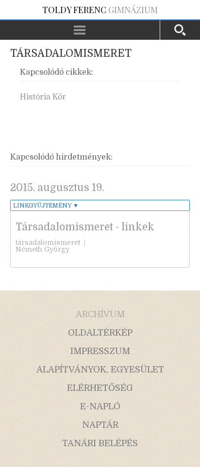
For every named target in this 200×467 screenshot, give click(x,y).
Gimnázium (100, 10)
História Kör (43, 97)
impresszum (100, 351)
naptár (100, 425)
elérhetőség (100, 388)
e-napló (100, 406)
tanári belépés (100, 443)
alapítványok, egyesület (100, 369)
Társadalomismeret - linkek (85, 227)
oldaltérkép (100, 333)
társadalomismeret (48, 242)
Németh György (42, 249)
